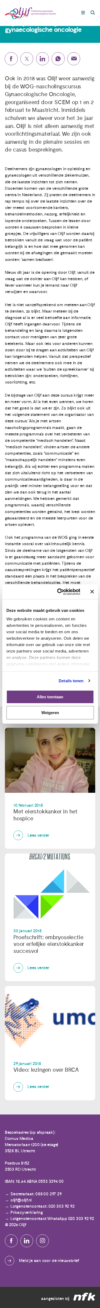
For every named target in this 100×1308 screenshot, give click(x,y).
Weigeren (50, 712)
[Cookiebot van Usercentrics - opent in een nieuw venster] (59, 591)
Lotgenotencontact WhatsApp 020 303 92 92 (52, 1218)
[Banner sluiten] (92, 592)
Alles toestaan (50, 697)
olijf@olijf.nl (21, 1200)
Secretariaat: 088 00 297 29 (36, 1194)
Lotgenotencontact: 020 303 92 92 (42, 1206)
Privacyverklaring (26, 1212)
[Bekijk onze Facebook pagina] (11, 1240)
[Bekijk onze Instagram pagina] (42, 1240)
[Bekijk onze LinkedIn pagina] (26, 1240)
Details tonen (71, 680)
